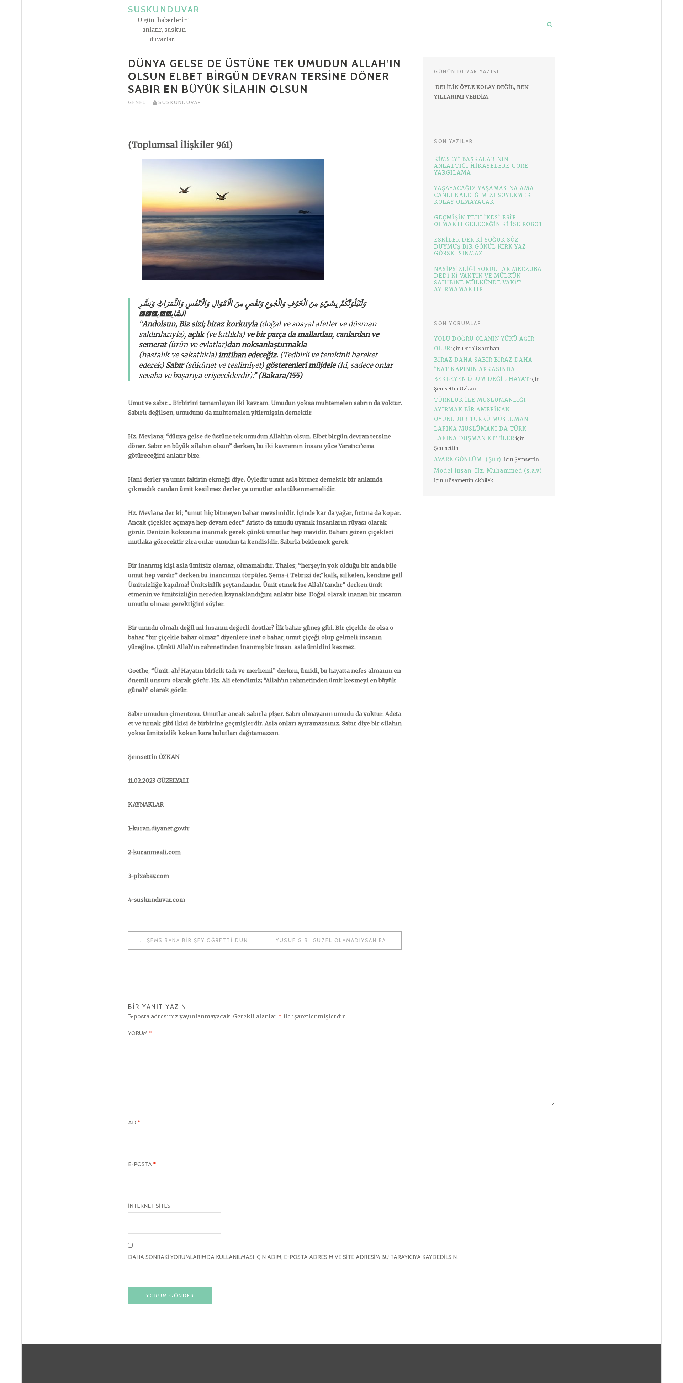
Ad (134, 1122)
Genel (137, 102)
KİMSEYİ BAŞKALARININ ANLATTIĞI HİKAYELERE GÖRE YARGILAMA (481, 166)
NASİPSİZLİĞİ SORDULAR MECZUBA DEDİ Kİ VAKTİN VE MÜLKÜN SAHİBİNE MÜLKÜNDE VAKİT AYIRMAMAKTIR (488, 279)
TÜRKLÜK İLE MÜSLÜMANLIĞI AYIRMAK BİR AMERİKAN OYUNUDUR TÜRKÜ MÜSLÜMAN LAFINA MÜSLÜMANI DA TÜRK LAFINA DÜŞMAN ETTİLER (481, 419)
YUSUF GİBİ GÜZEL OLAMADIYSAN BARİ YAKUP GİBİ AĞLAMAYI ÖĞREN (338, 940)
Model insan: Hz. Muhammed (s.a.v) (488, 470)
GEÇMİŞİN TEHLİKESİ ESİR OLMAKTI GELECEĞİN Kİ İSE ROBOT (488, 221)
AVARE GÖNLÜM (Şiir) (468, 459)
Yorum (140, 1033)
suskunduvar (179, 102)
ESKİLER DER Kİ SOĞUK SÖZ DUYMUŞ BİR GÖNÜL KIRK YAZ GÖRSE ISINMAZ (480, 246)
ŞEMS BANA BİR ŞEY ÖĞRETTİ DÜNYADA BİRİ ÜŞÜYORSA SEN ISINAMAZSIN (206, 940)
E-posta (142, 1164)
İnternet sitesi (150, 1205)
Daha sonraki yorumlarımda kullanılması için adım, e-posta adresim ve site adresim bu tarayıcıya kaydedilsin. (293, 1257)
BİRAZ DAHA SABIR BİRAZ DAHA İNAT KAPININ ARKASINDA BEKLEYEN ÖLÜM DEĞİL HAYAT (483, 369)
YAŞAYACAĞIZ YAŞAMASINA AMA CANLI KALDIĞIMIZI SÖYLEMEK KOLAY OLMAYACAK (484, 195)
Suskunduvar (164, 9)
